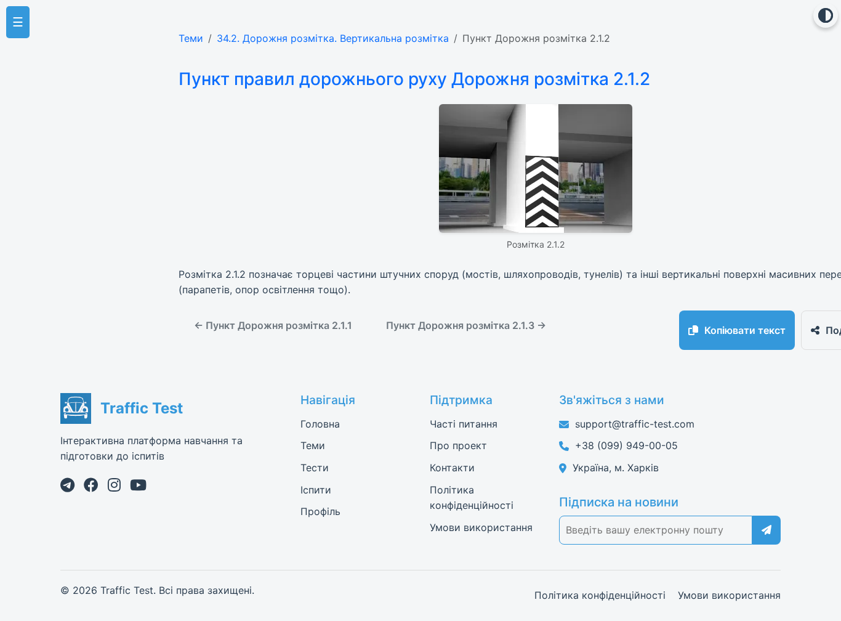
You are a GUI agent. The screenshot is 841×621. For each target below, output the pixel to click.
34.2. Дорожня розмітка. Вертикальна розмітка (333, 38)
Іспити (315, 490)
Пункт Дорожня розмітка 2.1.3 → (466, 325)
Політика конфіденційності (600, 595)
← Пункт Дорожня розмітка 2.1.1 (273, 325)
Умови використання (481, 527)
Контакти (452, 467)
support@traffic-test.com (634, 424)
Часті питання (463, 424)
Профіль (320, 511)
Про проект (458, 445)
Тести (314, 467)
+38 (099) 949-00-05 (626, 445)
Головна (320, 424)
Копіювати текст (745, 330)
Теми (191, 38)
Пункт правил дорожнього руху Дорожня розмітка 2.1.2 (414, 78)
